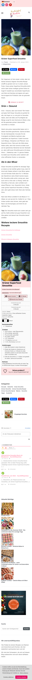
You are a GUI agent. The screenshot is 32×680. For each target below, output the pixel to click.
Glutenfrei (10, 386)
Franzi (6, 62)
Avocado (3, 386)
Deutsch (7, 1)
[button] (2, 13)
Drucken (7, 73)
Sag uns (11, 372)
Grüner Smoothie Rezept (19, 389)
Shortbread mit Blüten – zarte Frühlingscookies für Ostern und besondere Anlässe (15, 564)
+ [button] (7, 320)
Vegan (3, 393)
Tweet (6, 69)
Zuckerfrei (9, 393)
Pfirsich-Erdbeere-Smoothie (10, 239)
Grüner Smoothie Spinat (8, 391)
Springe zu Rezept (17, 102)
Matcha (18, 391)
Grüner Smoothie (6, 234)
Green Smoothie (18, 386)
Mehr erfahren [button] (24, 673)
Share (14, 69)
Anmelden (27, 428)
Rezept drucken (11, 296)
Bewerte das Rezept (16, 299)
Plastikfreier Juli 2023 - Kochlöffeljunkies (15, 476)
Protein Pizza (5, 515)
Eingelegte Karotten (20, 414)
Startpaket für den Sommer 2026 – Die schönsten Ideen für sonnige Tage (13, 531)
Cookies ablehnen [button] (8, 677)
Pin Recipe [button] (23, 296)
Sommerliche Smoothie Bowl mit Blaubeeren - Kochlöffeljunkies (11, 456)
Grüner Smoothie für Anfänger (10, 230)
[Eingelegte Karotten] (8, 414)
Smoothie (24, 391)
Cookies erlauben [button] (21, 677)
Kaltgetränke (7, 64)
